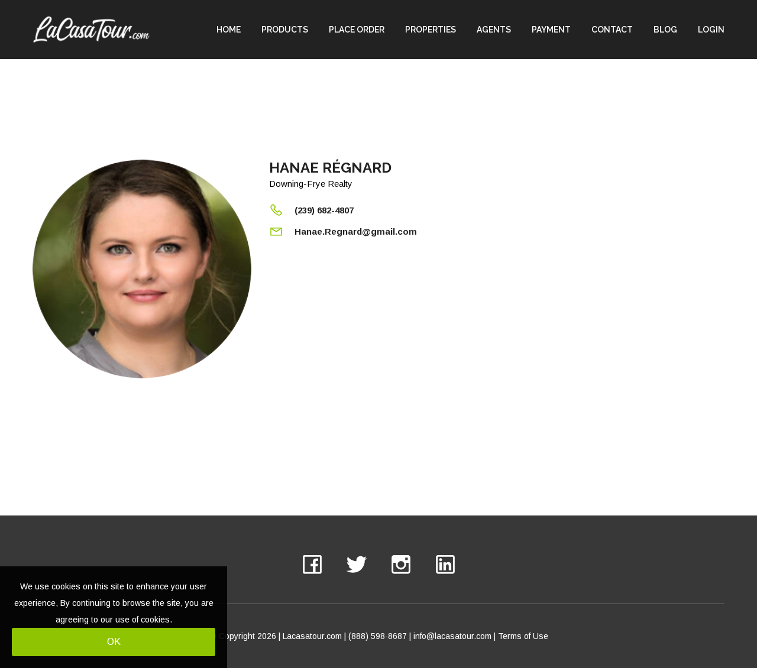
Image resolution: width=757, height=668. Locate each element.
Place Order (356, 29)
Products (284, 29)
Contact (612, 29)
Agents (494, 29)
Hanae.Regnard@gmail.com (356, 231)
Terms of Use (523, 636)
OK (114, 642)
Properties (430, 29)
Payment (551, 29)
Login (711, 29)
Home (228, 29)
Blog (665, 29)
